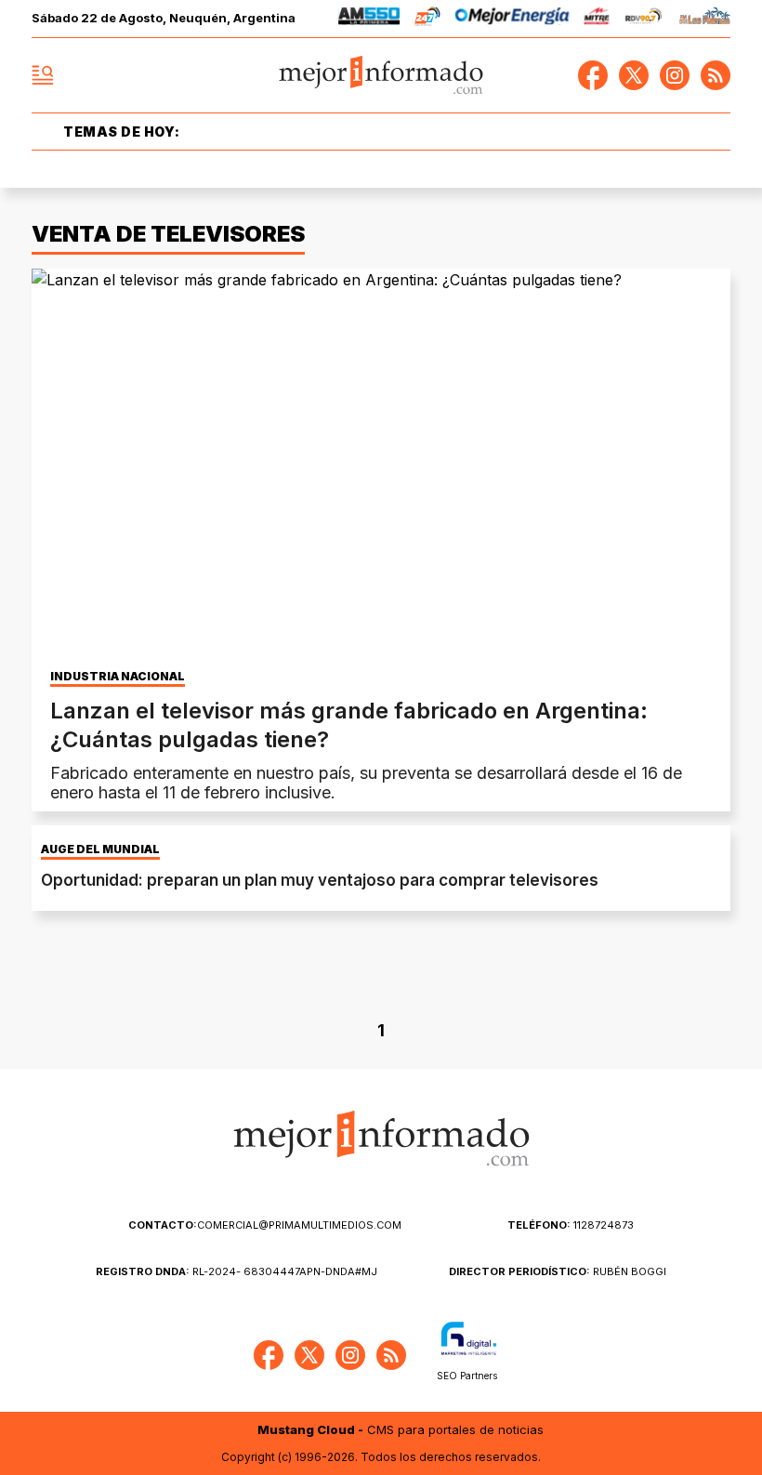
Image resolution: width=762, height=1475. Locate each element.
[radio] (369, 19)
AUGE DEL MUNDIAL (100, 849)
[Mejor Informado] (381, 76)
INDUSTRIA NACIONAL (117, 676)
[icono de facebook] (593, 75)
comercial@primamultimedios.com (264, 1224)
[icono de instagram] (675, 75)
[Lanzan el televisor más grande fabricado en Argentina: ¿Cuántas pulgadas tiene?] (381, 465)
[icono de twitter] (634, 75)
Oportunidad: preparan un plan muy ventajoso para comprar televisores (319, 880)
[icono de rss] (715, 75)
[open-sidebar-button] (43, 75)
